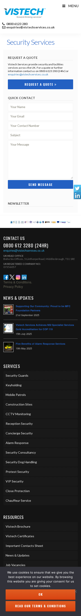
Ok (40, 594)
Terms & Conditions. (17, 282)
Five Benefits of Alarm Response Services (40, 343)
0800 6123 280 (16, 24)
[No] (75, 591)
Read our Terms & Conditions (40, 605)
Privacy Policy (13, 286)
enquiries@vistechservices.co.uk (30, 27)
